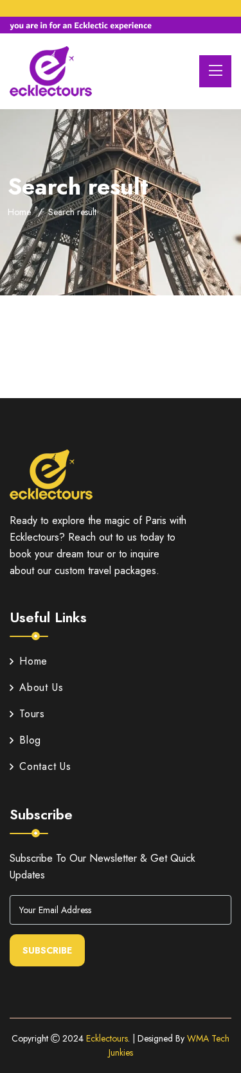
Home (19, 211)
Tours (32, 713)
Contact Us (45, 766)
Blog (30, 740)
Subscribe (47, 950)
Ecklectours (107, 1038)
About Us (41, 687)
